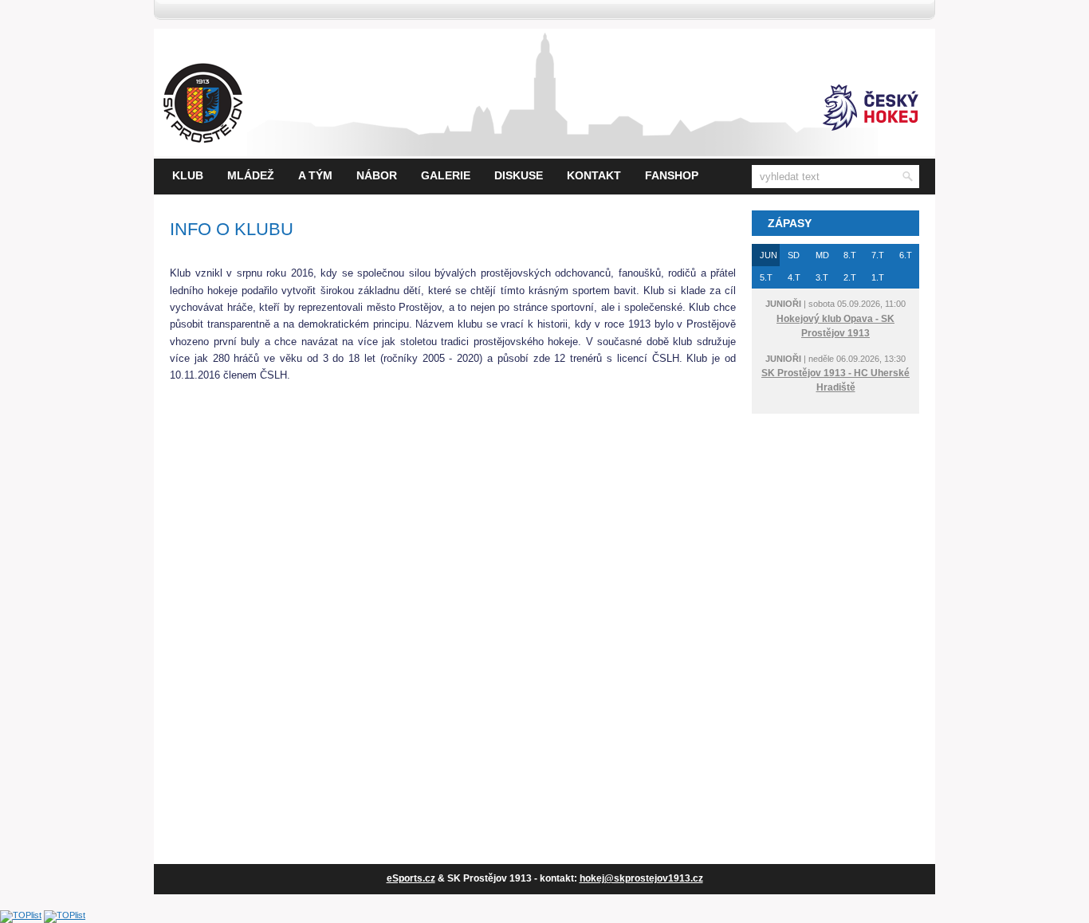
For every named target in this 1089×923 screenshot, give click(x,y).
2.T (849, 277)
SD (794, 255)
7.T (877, 255)
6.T (905, 255)
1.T (877, 277)
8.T (849, 255)
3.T (822, 277)
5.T (766, 277)
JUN (768, 255)
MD (822, 255)
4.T (794, 277)
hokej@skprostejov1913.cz (641, 878)
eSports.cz (411, 878)
